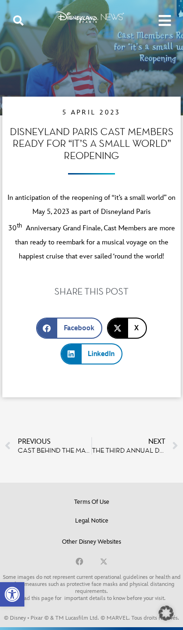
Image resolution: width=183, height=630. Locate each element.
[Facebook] (79, 561)
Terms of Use (91, 502)
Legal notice (91, 520)
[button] (12, 594)
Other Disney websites (91, 542)
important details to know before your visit (114, 598)
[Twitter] (103, 561)
